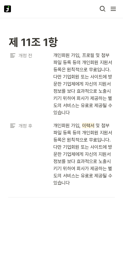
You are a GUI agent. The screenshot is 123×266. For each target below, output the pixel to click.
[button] (102, 9)
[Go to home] (7, 8)
